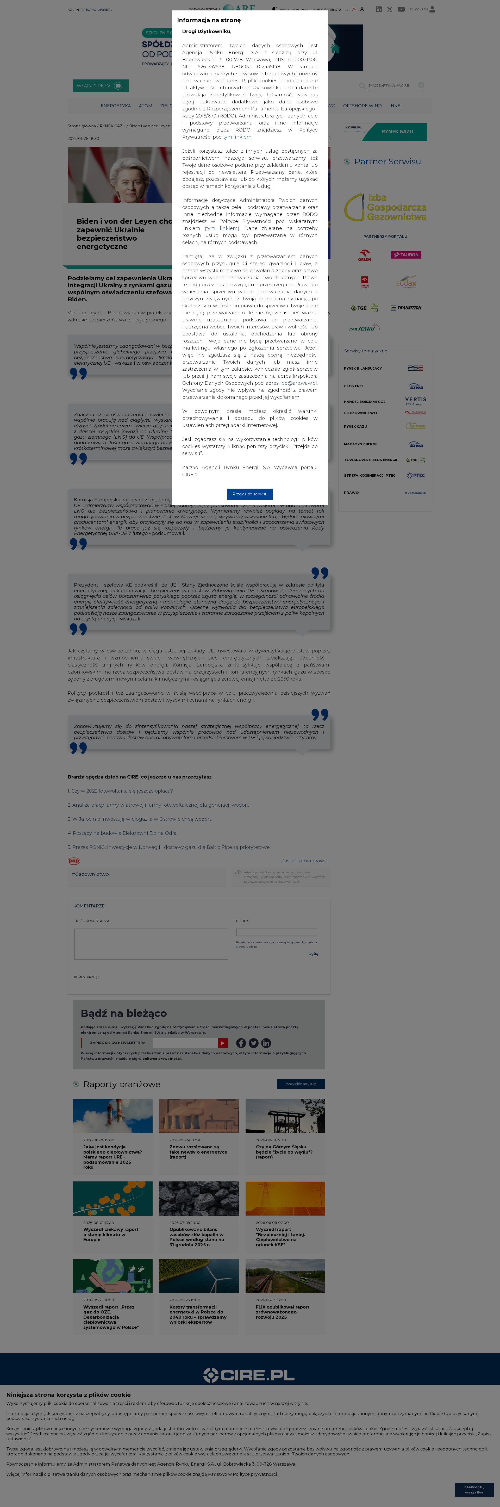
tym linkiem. (237, 137)
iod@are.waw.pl (298, 383)
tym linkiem (222, 228)
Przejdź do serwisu (250, 494)
